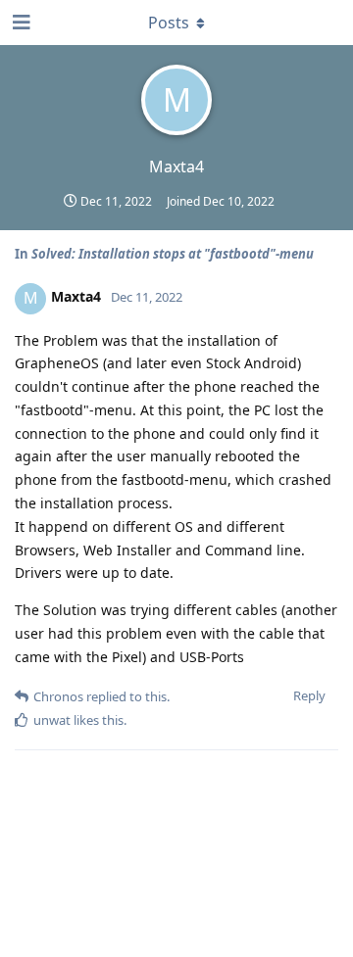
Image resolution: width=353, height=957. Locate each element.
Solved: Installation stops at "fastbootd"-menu (172, 254)
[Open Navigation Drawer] (19, 22)
